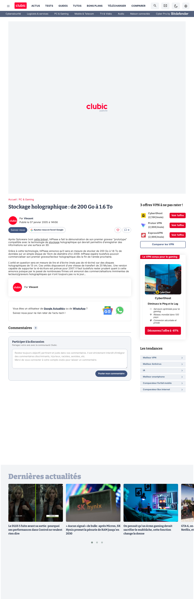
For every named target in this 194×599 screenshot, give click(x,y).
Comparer (138, 6)
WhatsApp (79, 308)
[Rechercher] (155, 6)
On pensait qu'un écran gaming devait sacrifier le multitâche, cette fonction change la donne (148, 529)
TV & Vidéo (106, 14)
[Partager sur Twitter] (186, 583)
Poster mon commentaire (111, 374)
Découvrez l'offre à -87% (163, 330)
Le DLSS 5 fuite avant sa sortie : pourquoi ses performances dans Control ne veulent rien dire (35, 529)
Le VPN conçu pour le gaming (159, 257)
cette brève (40, 239)
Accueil (12, 199)
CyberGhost (163, 298)
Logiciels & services (37, 14)
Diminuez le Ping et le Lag (163, 304)
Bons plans (94, 6)
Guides (63, 6)
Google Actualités (54, 308)
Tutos (77, 6)
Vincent (28, 218)
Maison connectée (140, 14)
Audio (121, 14)
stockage (54, 242)
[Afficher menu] (8, 6)
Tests (49, 6)
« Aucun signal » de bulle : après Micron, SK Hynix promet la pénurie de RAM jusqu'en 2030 (93, 529)
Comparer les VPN (163, 244)
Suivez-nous (18, 230)
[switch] (176, 6)
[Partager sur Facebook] (186, 573)
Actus (35, 6)
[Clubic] (20, 6)
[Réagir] (118, 230)
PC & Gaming (61, 14)
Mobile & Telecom (84, 14)
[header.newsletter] (165, 6)
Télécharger (117, 6)
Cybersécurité (13, 14)
